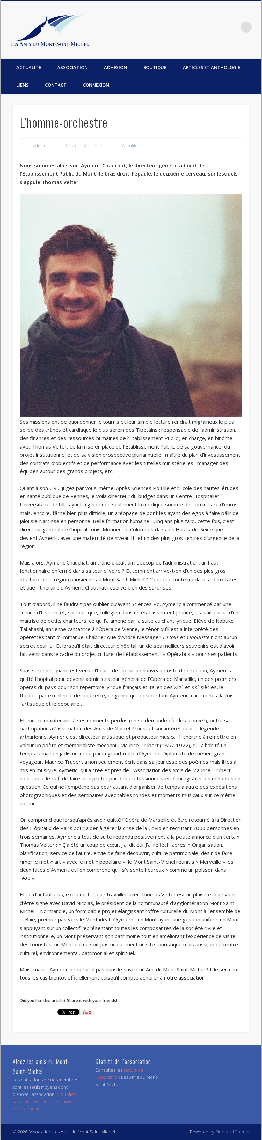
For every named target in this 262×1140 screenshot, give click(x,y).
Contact (56, 85)
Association (72, 67)
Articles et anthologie (211, 67)
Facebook (232, 27)
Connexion (96, 85)
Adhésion (115, 67)
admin (39, 145)
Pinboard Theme (232, 1132)
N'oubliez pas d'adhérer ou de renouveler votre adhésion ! (45, 1101)
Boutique (154, 67)
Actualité (28, 67)
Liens (22, 85)
